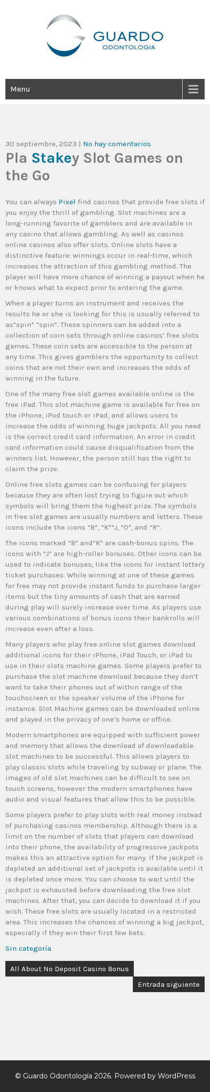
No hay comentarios (117, 143)
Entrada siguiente (169, 984)
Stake (51, 158)
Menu (20, 89)
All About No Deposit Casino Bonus (69, 968)
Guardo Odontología (57, 1076)
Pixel (67, 201)
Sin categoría (28, 948)
